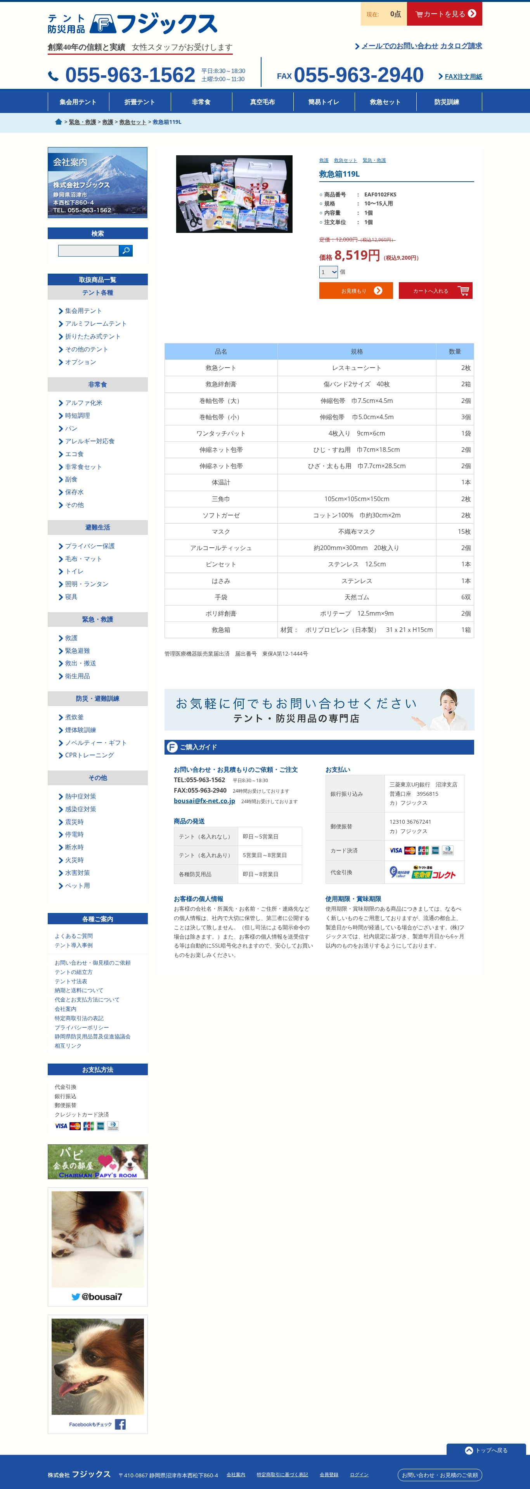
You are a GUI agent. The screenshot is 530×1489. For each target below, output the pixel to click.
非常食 (201, 101)
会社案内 (65, 1008)
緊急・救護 (97, 619)
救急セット (385, 101)
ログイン (359, 1474)
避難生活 (97, 527)
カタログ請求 (461, 45)
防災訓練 (447, 101)
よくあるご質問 (74, 935)
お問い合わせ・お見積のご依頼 (440, 1475)
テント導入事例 (74, 945)
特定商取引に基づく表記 (282, 1474)
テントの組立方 (74, 971)
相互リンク (68, 1045)
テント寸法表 (71, 981)
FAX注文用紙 (463, 76)
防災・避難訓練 (98, 698)
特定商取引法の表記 (79, 1018)
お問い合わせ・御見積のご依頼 (93, 962)
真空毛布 (262, 101)
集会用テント (78, 101)
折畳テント (140, 101)
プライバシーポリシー (82, 1027)
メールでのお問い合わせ (400, 45)
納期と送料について (79, 990)
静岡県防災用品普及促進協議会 (93, 1036)
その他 (97, 777)
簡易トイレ (323, 101)
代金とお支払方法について (87, 999)
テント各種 (97, 292)
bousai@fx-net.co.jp (204, 801)
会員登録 (329, 1474)
